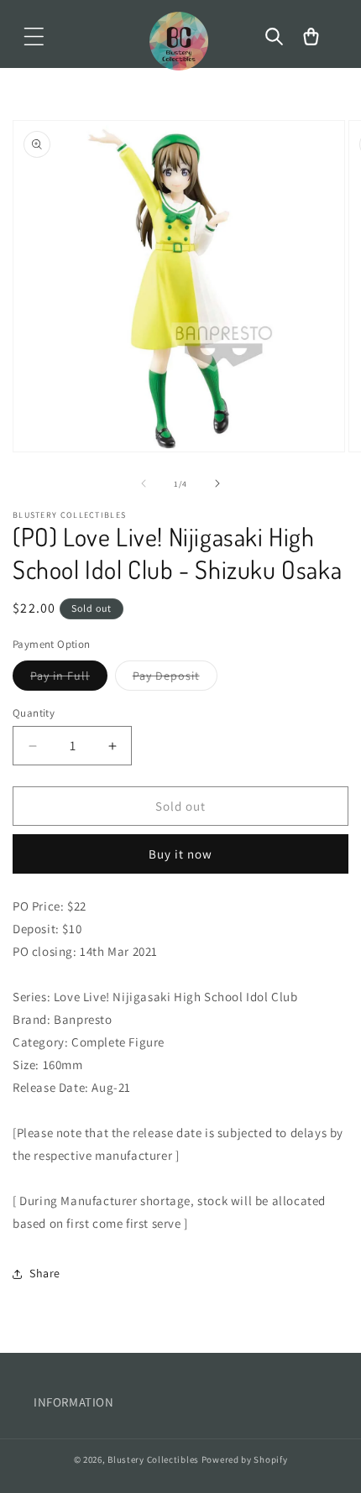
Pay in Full (68, 679)
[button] (33, 36)
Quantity (34, 713)
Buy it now (180, 854)
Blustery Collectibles (154, 1459)
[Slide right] (217, 483)
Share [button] (44, 1273)
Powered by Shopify (244, 1459)
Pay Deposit (175, 679)
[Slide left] (143, 483)
